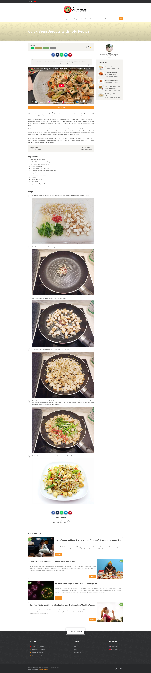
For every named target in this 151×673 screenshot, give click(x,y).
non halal (53, 48)
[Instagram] (32, 2)
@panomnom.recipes (38, 646)
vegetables (46, 48)
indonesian (38, 48)
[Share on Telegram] (66, 55)
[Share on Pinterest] (70, 55)
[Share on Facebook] (53, 55)
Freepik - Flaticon (43, 669)
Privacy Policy (77, 652)
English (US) (114, 646)
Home (58, 19)
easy (32, 48)
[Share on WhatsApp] (61, 55)
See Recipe (61, 107)
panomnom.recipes (37, 652)
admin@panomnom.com (38, 649)
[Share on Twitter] (57, 55)
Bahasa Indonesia (116, 649)
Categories (67, 19)
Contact (92, 19)
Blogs (75, 19)
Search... (76, 646)
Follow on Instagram (76, 631)
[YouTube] (35, 2)
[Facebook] (29, 2)
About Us (83, 19)
